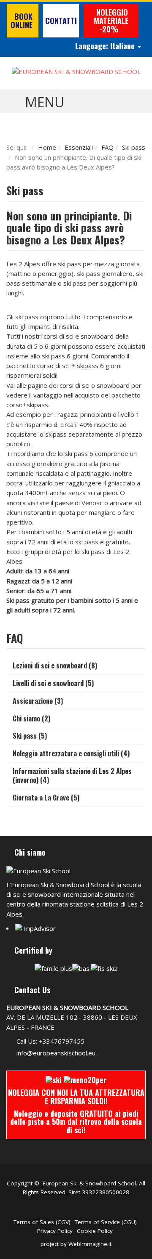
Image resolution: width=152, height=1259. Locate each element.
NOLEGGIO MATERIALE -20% (111, 20)
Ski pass (133, 147)
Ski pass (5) (30, 736)
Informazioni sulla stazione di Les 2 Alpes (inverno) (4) (72, 775)
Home (47, 147)
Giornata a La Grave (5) (46, 798)
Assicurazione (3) (38, 701)
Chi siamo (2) (31, 718)
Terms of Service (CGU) (106, 1222)
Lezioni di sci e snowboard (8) (55, 665)
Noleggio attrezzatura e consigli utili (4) (71, 753)
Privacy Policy (55, 1231)
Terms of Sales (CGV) (42, 1222)
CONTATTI (61, 20)
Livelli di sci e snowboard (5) (53, 683)
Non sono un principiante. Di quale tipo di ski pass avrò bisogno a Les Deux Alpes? (69, 227)
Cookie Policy (95, 1231)
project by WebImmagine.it (76, 1244)
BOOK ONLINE (23, 20)
